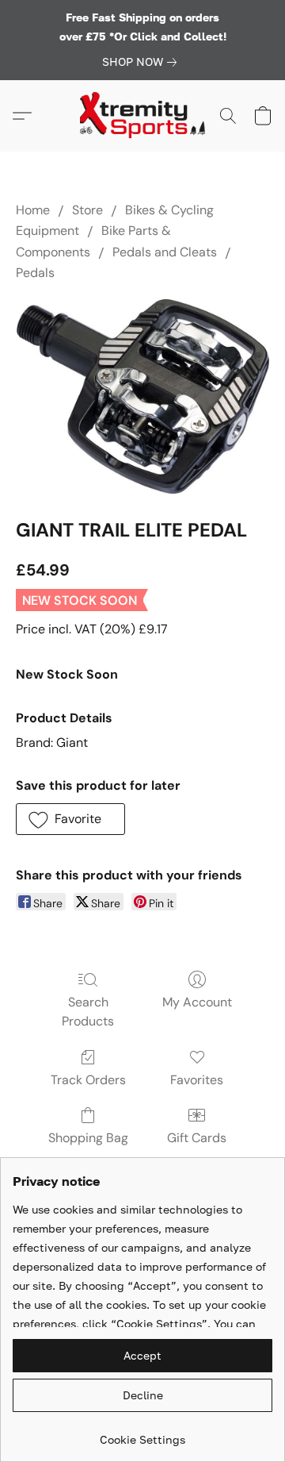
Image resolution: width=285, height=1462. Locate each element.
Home (33, 210)
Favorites (196, 1079)
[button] (142, 116)
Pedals (35, 272)
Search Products (88, 1011)
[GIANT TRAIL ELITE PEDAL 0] (142, 396)
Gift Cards (196, 1137)
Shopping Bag (88, 1137)
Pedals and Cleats (164, 252)
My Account (197, 1002)
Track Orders (88, 1079)
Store (87, 210)
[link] (142, 61)
